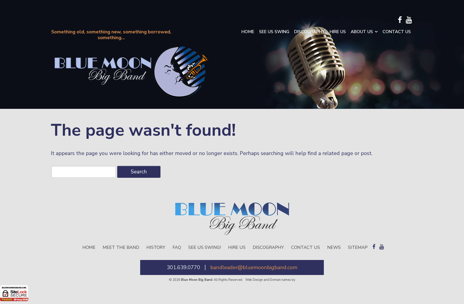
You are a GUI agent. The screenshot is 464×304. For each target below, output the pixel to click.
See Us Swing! (204, 247)
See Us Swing (274, 32)
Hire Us (338, 32)
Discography (309, 32)
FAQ (177, 247)
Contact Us (397, 32)
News (334, 247)
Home (247, 32)
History (155, 247)
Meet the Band (121, 247)
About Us (362, 32)
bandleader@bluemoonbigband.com (253, 267)
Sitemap (358, 247)
